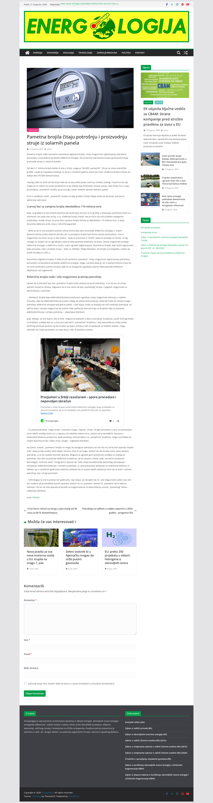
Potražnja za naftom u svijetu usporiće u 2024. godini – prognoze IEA (107, 510)
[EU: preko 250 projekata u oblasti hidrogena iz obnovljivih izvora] (119, 530)
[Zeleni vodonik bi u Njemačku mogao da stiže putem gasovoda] (80, 530)
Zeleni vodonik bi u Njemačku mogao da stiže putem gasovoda (80, 557)
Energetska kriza (149, 232)
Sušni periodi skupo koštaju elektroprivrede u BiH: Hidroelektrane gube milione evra (174, 160)
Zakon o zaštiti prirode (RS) (138, 728)
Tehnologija (85, 52)
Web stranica (31, 668)
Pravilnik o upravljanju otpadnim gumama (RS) (148, 759)
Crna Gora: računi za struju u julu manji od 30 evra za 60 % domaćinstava (52, 510)
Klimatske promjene (150, 227)
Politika (126, 52)
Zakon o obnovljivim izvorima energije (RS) (146, 734)
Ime (27, 640)
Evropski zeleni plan (135, 722)
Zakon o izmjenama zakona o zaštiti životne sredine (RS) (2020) (156, 752)
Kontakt (140, 52)
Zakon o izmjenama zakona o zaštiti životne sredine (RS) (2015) (156, 746)
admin (49, 149)
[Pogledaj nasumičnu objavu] (185, 52)
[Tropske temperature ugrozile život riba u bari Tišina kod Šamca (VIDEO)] (150, 182)
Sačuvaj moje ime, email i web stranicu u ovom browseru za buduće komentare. (71, 683)
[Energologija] (27, 52)
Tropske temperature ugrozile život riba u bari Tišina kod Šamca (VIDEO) (174, 180)
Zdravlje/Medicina (107, 52)
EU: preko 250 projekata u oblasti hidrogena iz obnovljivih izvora (117, 557)
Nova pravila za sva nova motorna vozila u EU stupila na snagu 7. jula (40, 557)
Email (28, 654)
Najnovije (148, 102)
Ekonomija (53, 52)
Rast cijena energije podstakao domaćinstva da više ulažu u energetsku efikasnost (173, 201)
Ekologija (68, 52)
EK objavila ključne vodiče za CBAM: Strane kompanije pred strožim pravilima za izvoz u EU (164, 116)
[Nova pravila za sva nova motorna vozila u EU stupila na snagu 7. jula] (41, 530)
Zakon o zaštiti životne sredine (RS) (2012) (145, 740)
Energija (37, 52)
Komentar (30, 600)
